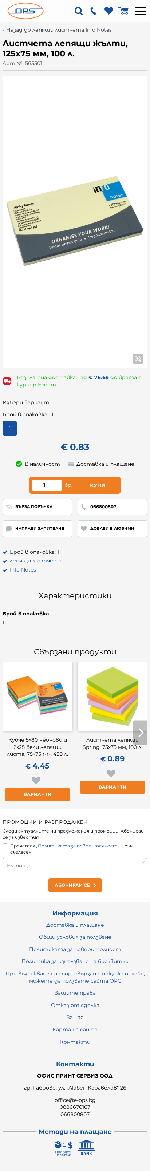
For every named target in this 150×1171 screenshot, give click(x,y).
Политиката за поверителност (78, 846)
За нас (75, 1017)
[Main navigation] (140, 11)
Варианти (37, 794)
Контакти (75, 1042)
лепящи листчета (36, 560)
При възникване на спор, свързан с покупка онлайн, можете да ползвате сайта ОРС (75, 977)
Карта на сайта (75, 1029)
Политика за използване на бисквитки (75, 961)
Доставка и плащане (75, 925)
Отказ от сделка (75, 1005)
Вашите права (75, 993)
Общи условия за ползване (75, 937)
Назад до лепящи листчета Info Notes (59, 30)
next (140, 733)
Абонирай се (72, 885)
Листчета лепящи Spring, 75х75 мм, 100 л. (112, 743)
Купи (98, 485)
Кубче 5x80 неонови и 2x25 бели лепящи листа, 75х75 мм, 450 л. (37, 747)
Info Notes (23, 569)
